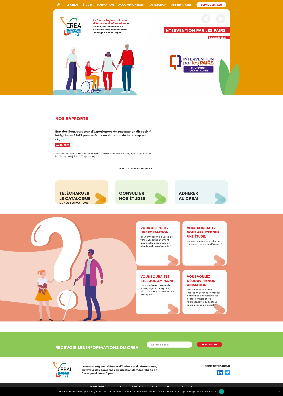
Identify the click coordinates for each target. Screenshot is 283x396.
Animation (158, 4)
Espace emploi (211, 4)
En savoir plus (217, 37)
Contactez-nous (217, 366)
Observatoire (181, 4)
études (88, 4)
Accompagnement (132, 4)
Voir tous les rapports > (135, 168)
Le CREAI (72, 4)
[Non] (279, 391)
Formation (105, 4)
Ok (221, 391)
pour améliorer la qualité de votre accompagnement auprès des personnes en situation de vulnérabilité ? (156, 236)
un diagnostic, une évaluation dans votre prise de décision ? (204, 235)
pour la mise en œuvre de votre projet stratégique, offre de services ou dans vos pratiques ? (157, 285)
